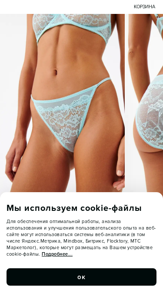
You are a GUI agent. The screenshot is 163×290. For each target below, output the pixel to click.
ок (81, 277)
